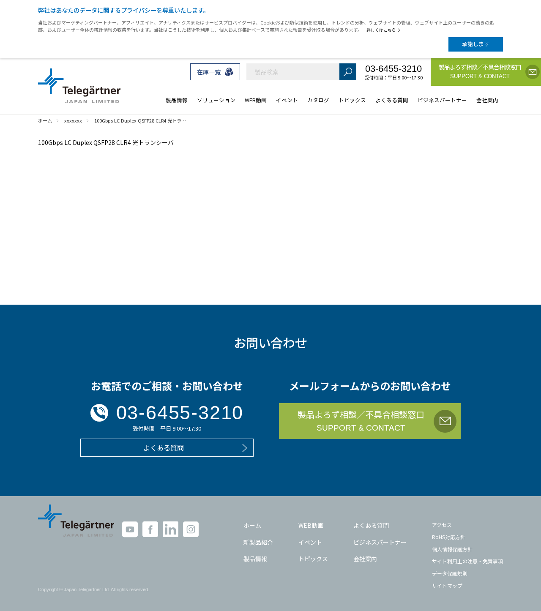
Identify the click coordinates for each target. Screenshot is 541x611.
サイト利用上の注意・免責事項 (467, 561)
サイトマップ (447, 585)
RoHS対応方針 (448, 536)
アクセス (442, 524)
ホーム (252, 525)
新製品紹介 (258, 542)
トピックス (313, 558)
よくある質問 (371, 525)
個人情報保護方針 (452, 549)
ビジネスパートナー (380, 542)
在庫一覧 (209, 72)
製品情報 (255, 558)
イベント (310, 542)
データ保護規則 (449, 573)
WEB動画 (310, 525)
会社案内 (365, 558)
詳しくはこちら (381, 30)
